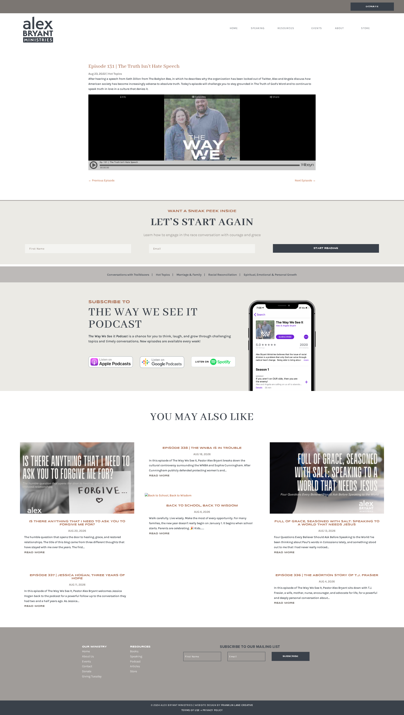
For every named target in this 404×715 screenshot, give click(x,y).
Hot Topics (115, 74)
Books (134, 651)
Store (365, 28)
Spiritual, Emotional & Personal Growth (270, 274)
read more (34, 552)
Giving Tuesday (91, 676)
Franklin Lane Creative (237, 705)
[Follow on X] (94, 690)
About (339, 28)
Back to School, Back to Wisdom (202, 505)
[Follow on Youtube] (100, 690)
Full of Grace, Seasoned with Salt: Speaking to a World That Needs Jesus (326, 523)
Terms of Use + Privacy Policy (202, 710)
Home (234, 28)
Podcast (135, 661)
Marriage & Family (189, 274)
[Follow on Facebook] (82, 690)
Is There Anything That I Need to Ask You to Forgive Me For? (77, 523)
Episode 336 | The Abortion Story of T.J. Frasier (326, 575)
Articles (135, 666)
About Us (88, 656)
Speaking (257, 28)
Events (316, 28)
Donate (372, 6)
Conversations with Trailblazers (128, 274)
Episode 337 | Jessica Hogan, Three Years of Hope (77, 577)
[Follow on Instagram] (88, 690)
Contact (87, 666)
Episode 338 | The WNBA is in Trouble (202, 448)
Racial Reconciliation (222, 274)
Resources (286, 28)
